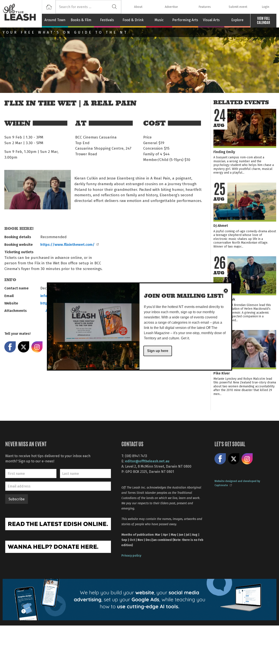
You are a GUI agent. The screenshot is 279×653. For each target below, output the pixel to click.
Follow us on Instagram (247, 459)
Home (49, 7)
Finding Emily (224, 151)
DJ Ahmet (220, 225)
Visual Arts (211, 19)
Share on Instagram (37, 347)
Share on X (23, 347)
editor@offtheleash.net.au (147, 461)
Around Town (54, 19)
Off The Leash (22, 13)
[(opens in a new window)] (58, 523)
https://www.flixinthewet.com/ (67, 244)
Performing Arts (185, 19)
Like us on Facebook (220, 459)
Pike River (221, 373)
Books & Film (81, 19)
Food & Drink (133, 19)
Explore (237, 19)
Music (159, 19)
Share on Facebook (10, 347)
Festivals (107, 19)
